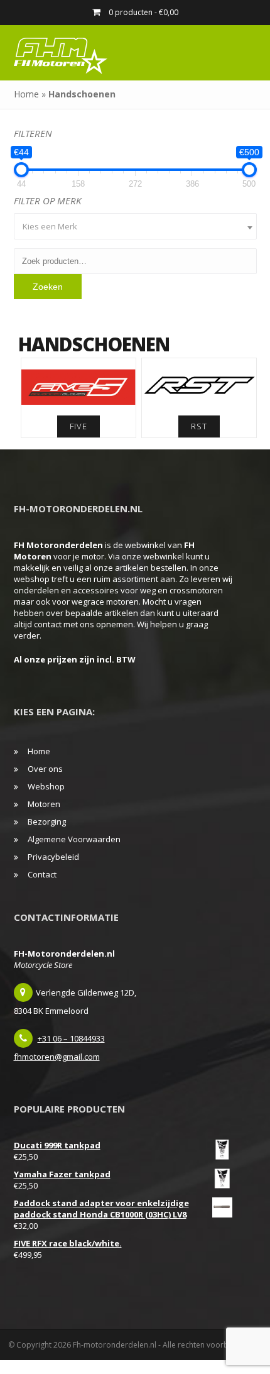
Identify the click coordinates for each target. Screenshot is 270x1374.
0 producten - (142, 12)
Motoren (44, 804)
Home (26, 94)
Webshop (46, 786)
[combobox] (135, 226)
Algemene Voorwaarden (74, 839)
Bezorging (47, 821)
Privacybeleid (53, 856)
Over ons (45, 768)
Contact (42, 874)
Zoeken (48, 287)
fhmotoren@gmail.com (57, 1056)
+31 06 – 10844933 (71, 1038)
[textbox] (135, 226)
